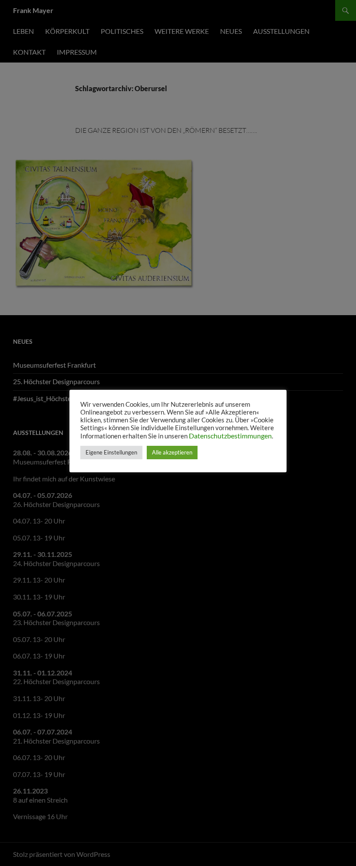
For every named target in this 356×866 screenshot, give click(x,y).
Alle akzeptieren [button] (172, 452)
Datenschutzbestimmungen (230, 435)
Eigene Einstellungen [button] (111, 452)
